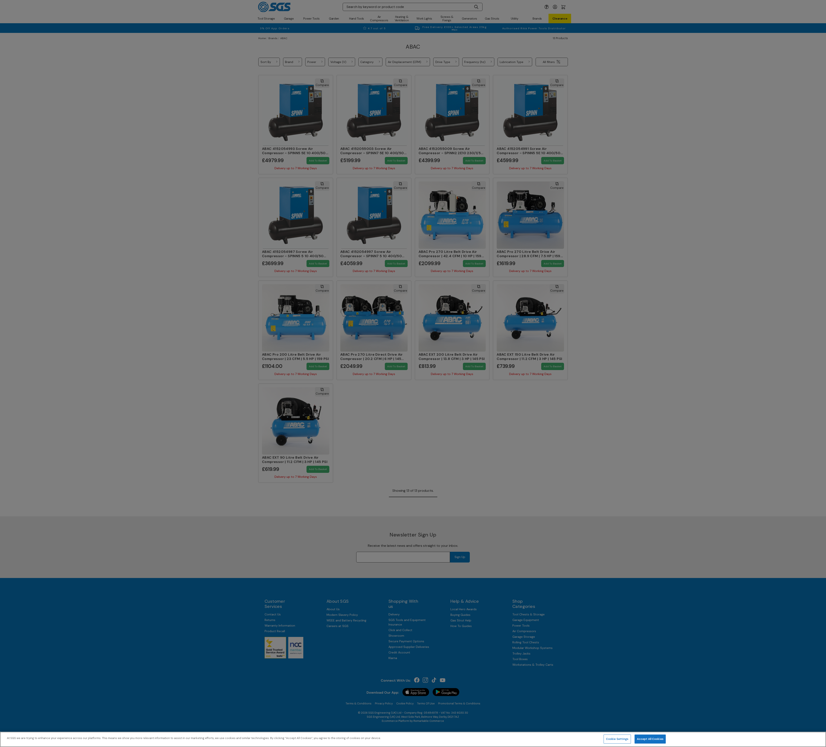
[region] (413, 739)
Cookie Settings (617, 739)
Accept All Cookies (650, 739)
